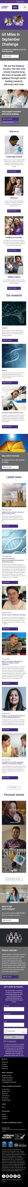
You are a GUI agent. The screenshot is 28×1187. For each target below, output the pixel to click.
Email (5, 1021)
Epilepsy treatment (7, 1080)
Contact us (5, 1118)
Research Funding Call (8, 558)
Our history (5, 1066)
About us (4, 1059)
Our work (4, 1064)
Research (4, 370)
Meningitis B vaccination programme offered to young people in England (13, 763)
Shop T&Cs (5, 1093)
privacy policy (12, 1041)
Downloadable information (9, 1082)
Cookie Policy (5, 1095)
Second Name (7, 1013)
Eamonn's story (14, 846)
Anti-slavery (5, 1098)
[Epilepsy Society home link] (8, 7)
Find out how (7, 920)
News (3, 1107)
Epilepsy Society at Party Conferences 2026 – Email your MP (13, 512)
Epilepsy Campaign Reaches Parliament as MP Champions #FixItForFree (13, 716)
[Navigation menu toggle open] (25, 7)
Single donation (7, 119)
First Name (6, 1006)
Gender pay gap (6, 1100)
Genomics (5, 328)
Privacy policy (5, 1089)
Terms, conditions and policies (11, 1086)
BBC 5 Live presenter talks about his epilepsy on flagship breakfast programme (12, 663)
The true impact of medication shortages (14, 615)
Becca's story (14, 822)
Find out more (7, 56)
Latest (4, 1104)
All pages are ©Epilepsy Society (12, 1122)
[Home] (8, 1136)
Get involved (6, 1111)
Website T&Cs (6, 1091)
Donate (15, 7)
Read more (20, 1)
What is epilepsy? (7, 1072)
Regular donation (8, 122)
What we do (5, 1062)
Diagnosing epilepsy (7, 1078)
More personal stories (13, 879)
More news (13, 787)
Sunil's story (14, 870)
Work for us (5, 1068)
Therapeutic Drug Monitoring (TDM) (12, 413)
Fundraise (4, 1116)
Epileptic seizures (7, 1075)
